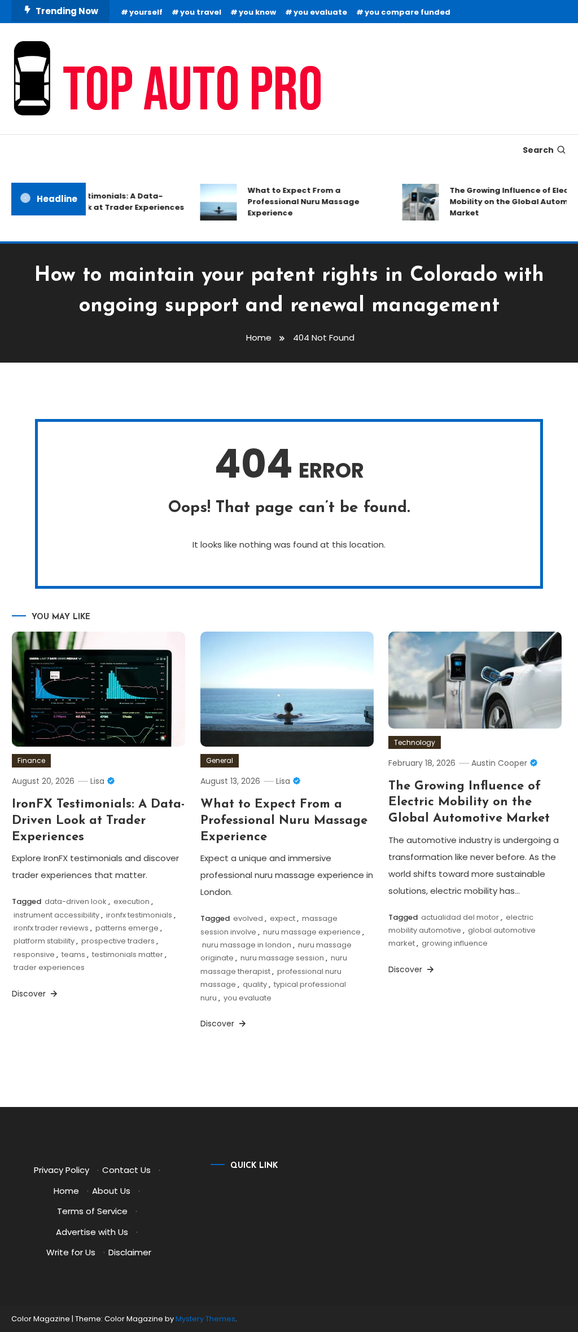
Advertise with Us (92, 1232)
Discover (30, 993)
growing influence (455, 943)
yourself (146, 12)
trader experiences (49, 967)
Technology (414, 742)
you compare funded (407, 12)
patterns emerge (127, 928)
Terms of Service (92, 1211)
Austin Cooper (499, 763)
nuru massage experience (312, 932)
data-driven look (76, 901)
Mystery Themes (205, 1318)
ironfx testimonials (139, 915)
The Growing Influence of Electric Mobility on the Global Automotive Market (469, 802)
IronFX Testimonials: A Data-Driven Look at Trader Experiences (107, 202)
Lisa (97, 781)
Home (66, 1191)
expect (282, 918)
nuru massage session (282, 957)
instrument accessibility (56, 915)
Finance (31, 760)
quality (255, 984)
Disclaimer (129, 1252)
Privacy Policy (61, 1170)
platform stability (44, 941)
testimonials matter (127, 954)
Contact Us (126, 1170)
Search (538, 150)
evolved (248, 918)
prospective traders (118, 941)
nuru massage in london (246, 945)
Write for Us (70, 1252)
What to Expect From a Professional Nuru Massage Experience (296, 201)
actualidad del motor (460, 917)
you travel (200, 12)
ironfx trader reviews (51, 928)
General (219, 760)
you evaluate (320, 12)
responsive (34, 954)
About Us (111, 1191)
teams (73, 954)
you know (257, 12)
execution (131, 901)
